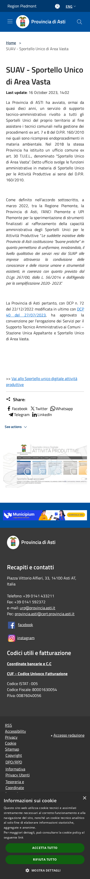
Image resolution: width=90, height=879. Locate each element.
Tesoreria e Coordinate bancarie (15, 788)
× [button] (84, 798)
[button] (44, 870)
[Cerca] (79, 22)
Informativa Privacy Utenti (18, 772)
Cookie (10, 743)
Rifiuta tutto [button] (45, 859)
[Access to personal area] (57, 6)
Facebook (20, 409)
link (20, 837)
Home (11, 43)
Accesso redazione (69, 735)
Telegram (22, 415)
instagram (25, 638)
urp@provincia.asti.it (37, 608)
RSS (8, 725)
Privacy (11, 737)
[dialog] (45, 836)
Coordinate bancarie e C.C (29, 664)
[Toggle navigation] (10, 21)
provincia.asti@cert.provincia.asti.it (44, 614)
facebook (25, 625)
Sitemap (12, 749)
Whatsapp (64, 409)
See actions (13, 426)
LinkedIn (45, 415)
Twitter (42, 409)
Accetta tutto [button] (45, 848)
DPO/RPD (14, 762)
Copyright (14, 755)
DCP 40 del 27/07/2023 (45, 312)
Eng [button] (69, 6)
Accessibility (15, 731)
